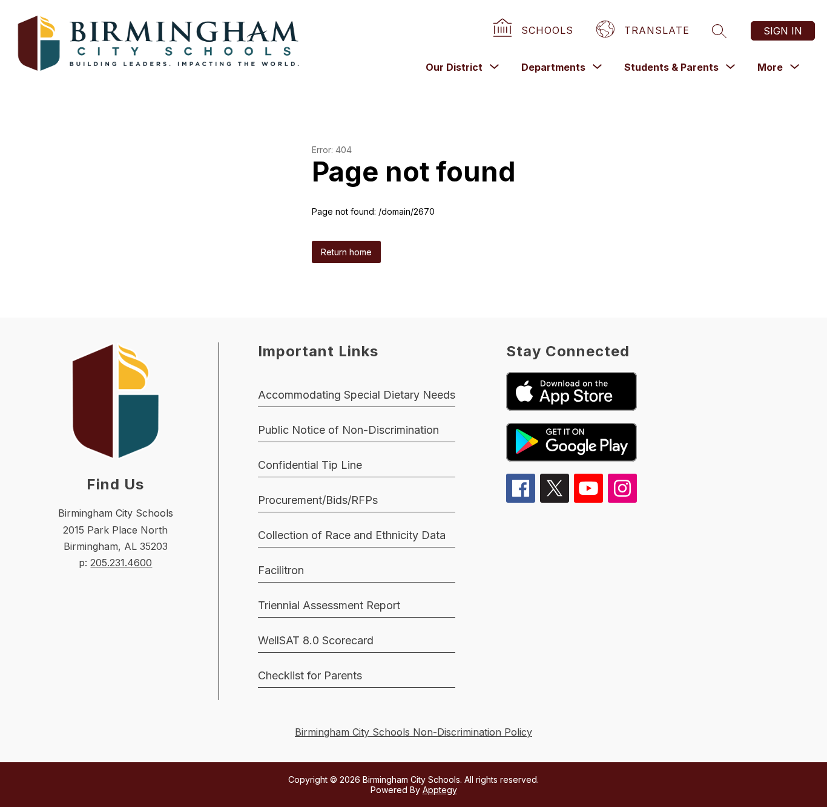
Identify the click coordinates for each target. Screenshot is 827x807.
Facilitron (281, 570)
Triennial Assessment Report (329, 605)
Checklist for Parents (310, 675)
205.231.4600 (121, 563)
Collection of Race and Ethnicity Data (352, 535)
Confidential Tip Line (310, 465)
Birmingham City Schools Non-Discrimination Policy (413, 732)
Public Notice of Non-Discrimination (348, 429)
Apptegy (440, 790)
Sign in (782, 31)
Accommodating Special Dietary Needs (356, 394)
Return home (346, 252)
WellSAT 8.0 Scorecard (316, 640)
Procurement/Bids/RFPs (318, 500)
